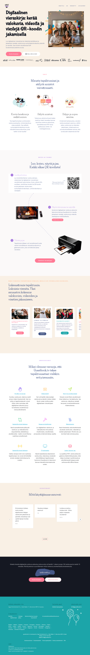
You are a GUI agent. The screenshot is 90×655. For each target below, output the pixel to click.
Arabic (14, 626)
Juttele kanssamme (57, 607)
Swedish (48, 626)
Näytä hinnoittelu (53, 580)
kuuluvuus (56, 616)
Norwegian (41, 626)
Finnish (24, 626)
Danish (24, 628)
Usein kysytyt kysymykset (34, 617)
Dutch (9, 626)
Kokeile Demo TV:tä (57, 220)
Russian (19, 628)
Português (32, 624)
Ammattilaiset (50, 616)
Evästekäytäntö (37, 640)
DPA (65, 640)
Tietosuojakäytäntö (46, 640)
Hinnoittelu (61, 5)
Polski (48, 624)
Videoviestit (45, 394)
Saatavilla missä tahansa (20, 424)
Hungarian (47, 628)
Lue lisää (45, 539)
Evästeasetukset (28, 640)
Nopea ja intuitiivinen (45, 424)
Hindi (15, 628)
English (10, 624)
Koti (9, 616)
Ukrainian (10, 629)
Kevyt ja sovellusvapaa (70, 394)
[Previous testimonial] (9, 519)
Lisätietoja (20, 333)
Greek (35, 628)
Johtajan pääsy (81, 5)
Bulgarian (30, 628)
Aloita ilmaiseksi (13, 54)
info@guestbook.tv (76, 607)
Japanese (29, 626)
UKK (67, 5)
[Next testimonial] (80, 519)
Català (19, 626)
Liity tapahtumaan (13, 617)
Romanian (41, 628)
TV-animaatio (45, 450)
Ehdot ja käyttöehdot (58, 640)
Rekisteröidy (28, 616)
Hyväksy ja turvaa (20, 394)
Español (20, 624)
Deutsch (38, 624)
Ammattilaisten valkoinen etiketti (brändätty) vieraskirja (21, 651)
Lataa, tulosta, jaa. (70, 450)
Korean (35, 626)
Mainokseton (70, 424)
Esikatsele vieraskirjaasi (45, 260)
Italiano (15, 624)
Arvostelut (44, 616)
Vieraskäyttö (73, 5)
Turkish (10, 628)
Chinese (44, 624)
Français (26, 624)
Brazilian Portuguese (20, 629)
